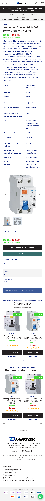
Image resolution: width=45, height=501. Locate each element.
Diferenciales (21, 17)
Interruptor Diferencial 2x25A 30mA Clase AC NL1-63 (33, 338)
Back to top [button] (23, 431)
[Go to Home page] (22, 3)
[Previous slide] (6, 194)
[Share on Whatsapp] (26, 290)
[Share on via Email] (29, 290)
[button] (32, 290)
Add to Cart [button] (13, 352)
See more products (21, 307)
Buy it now (22, 254)
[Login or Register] (36, 3)
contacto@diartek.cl (13, 470)
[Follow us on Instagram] (23, 451)
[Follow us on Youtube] (28, 451)
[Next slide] (39, 194)
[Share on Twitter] (23, 290)
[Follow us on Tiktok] (31, 451)
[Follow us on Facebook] (25, 451)
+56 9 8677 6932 (11, 472)
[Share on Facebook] (19, 290)
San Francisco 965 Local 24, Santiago (19, 478)
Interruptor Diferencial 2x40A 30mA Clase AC (33, 400)
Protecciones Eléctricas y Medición (25, 15)
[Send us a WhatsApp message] (40, 496)
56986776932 (10, 475)
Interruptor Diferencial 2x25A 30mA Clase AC (12, 337)
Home (7, 15)
